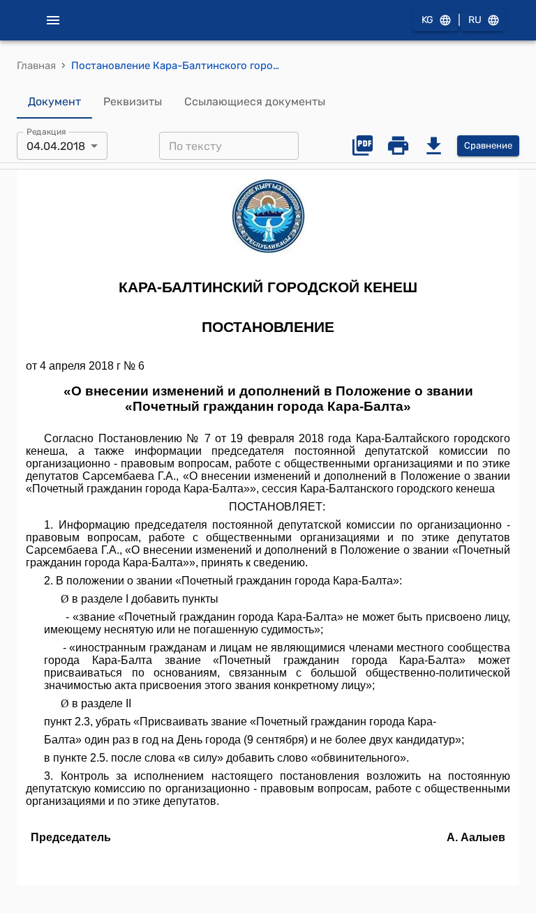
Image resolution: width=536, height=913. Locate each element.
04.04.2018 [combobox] (56, 146)
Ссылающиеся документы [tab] (254, 101)
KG (427, 20)
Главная (36, 65)
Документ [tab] (54, 101)
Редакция (46, 132)
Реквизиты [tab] (132, 101)
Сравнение (488, 145)
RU (475, 20)
